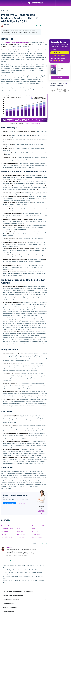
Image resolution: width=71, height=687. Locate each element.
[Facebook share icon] (33, 26)
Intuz (33, 528)
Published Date (61, 66)
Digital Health (20, 531)
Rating (59, 70)
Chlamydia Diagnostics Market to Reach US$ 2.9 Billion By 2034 (20, 570)
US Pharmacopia (21, 537)
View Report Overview (59, 55)
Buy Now (59, 77)
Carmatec (4, 534)
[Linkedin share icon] (36, 26)
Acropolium (4, 531)
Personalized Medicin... (38, 526)
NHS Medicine (36, 534)
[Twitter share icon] (40, 26)
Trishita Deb (6, 24)
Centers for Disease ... (7, 526)
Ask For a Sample (58, 52)
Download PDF (22, 503)
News (8, 10)
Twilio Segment (21, 534)
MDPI (18, 528)
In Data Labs (35, 531)
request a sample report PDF (33, 123)
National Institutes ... (7, 537)
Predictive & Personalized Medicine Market (16, 42)
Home (4, 10)
